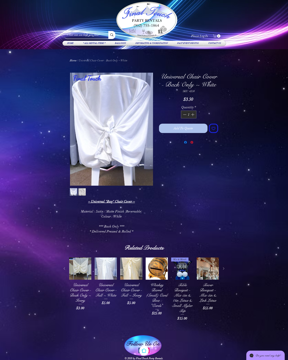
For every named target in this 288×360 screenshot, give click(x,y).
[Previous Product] (64, 268)
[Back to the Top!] (144, 351)
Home (73, 60)
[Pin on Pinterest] (192, 142)
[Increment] (193, 114)
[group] (144, 294)
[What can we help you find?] (111, 35)
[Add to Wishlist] (213, 128)
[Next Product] (224, 268)
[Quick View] (80, 269)
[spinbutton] (188, 114)
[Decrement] (184, 114)
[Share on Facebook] (186, 142)
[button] (217, 36)
